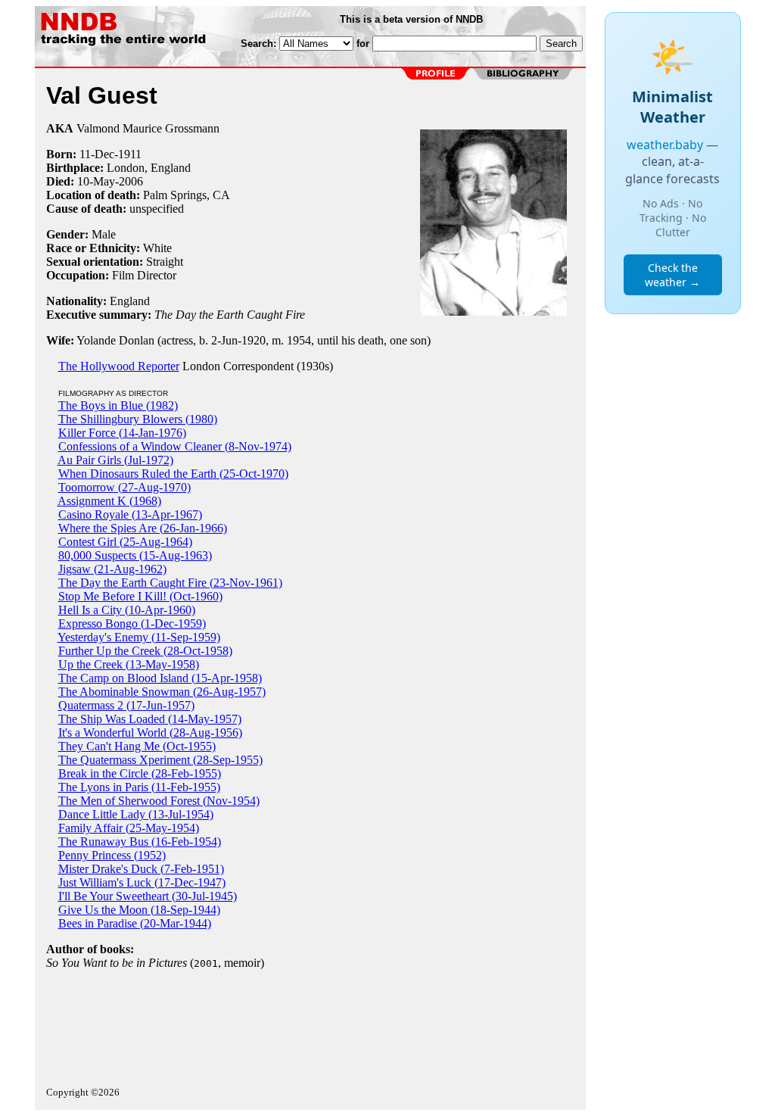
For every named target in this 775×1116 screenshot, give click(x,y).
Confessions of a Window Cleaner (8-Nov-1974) (174, 446)
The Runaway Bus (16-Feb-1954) (139, 841)
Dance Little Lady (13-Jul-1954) (135, 814)
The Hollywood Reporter (118, 366)
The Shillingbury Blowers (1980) (137, 419)
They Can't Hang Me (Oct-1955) (137, 746)
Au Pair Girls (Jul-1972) (115, 460)
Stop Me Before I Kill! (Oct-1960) (140, 596)
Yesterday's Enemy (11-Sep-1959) (139, 637)
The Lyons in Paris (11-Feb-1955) (139, 787)
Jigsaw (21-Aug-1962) (112, 569)
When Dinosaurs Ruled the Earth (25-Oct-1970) (173, 473)
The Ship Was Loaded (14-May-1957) (149, 718)
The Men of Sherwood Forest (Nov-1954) (159, 800)
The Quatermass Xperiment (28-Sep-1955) (160, 759)
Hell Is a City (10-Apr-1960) (126, 609)
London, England (149, 167)
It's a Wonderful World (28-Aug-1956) (150, 732)
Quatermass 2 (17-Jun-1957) (126, 705)
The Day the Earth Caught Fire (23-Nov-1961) (170, 582)
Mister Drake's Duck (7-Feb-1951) (141, 868)
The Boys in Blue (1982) (118, 405)
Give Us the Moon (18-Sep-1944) (139, 909)
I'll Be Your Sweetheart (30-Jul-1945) (147, 896)
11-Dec (96, 154)
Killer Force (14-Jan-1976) (122, 432)
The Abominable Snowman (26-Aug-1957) (162, 691)
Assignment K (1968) (109, 500)
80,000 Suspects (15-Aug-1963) (135, 555)
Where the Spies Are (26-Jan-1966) (142, 528)
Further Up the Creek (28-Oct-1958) (145, 650)
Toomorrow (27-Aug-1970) (124, 487)
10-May (96, 181)
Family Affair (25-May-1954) (128, 827)
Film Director (144, 275)
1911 (130, 154)
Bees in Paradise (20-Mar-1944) (134, 923)
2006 (131, 181)
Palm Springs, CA (186, 195)
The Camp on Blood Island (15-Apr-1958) (160, 678)
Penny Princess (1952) (112, 855)
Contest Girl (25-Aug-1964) (125, 541)
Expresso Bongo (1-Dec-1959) (132, 623)
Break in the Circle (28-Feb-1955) (139, 773)
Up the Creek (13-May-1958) (128, 664)
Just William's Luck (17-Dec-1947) (142, 882)
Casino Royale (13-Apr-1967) (130, 514)
